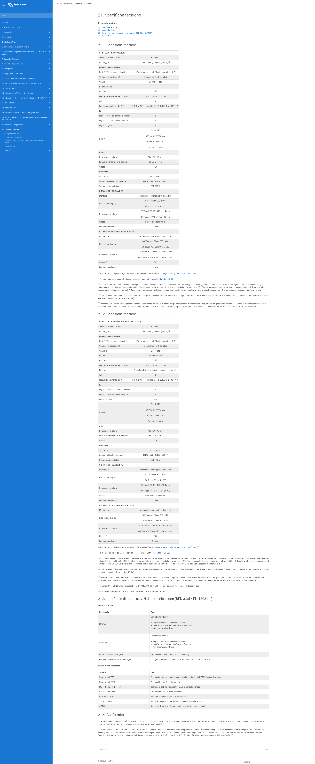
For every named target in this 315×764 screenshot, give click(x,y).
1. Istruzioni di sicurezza (11, 27)
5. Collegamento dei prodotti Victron (15, 47)
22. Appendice (7, 150)
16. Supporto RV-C (9, 103)
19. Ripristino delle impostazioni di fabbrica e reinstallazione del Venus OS (24, 118)
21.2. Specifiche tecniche (12, 137)
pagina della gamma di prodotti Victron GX (181, 273)
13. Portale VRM (8, 88)
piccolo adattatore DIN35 (162, 279)
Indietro (103, 749)
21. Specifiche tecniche (10, 130)
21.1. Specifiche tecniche (12, 134)
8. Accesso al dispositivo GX (12, 64)
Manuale (64, 4)
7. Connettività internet (10, 59)
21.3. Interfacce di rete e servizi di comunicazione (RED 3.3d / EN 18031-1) (25, 142)
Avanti (265, 749)
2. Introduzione (7, 32)
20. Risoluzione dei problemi (12, 125)
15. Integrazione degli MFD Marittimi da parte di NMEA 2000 (24, 98)
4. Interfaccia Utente (9, 42)
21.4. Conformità (9, 146)
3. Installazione (7, 37)
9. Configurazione (8, 69)
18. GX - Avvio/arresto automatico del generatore (20, 113)
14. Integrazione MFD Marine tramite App (17, 93)
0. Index (5, 22)
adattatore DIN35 (161, 553)
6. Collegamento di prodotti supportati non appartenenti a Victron (24, 53)
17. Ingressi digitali (9, 108)
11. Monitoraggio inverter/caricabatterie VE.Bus (20, 78)
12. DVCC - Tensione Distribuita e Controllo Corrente (21, 83)
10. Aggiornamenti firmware (12, 74)
